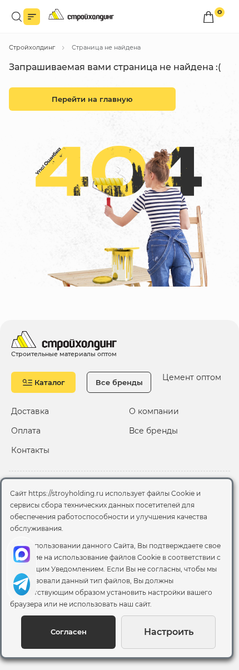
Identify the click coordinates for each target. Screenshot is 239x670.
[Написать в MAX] (21, 554)
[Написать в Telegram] (21, 584)
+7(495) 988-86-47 (60, 294)
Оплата (26, 431)
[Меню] (31, 16)
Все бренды (119, 382)
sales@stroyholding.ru (66, 313)
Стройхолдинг (32, 47)
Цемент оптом (191, 377)
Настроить (168, 632)
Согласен (69, 631)
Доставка (30, 411)
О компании (154, 411)
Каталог (49, 382)
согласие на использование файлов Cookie (85, 557)
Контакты (30, 450)
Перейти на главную (92, 99)
